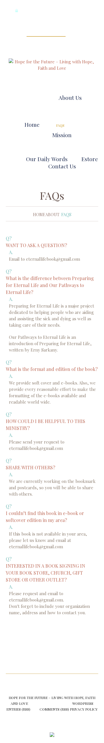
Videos (59, 149)
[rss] (53, 685)
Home (32, 124)
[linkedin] (70, 685)
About (52, 214)
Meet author (77, 10)
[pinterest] (62, 685)
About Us (70, 97)
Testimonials (67, 119)
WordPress (82, 703)
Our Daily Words (26, 17)
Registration (34, 10)
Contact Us (62, 166)
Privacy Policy (84, 709)
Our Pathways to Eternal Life (72, 17)
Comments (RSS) (54, 709)
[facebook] (37, 685)
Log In (56, 10)
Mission (62, 135)
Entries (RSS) (18, 709)
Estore (89, 159)
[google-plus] (45, 685)
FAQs (60, 125)
